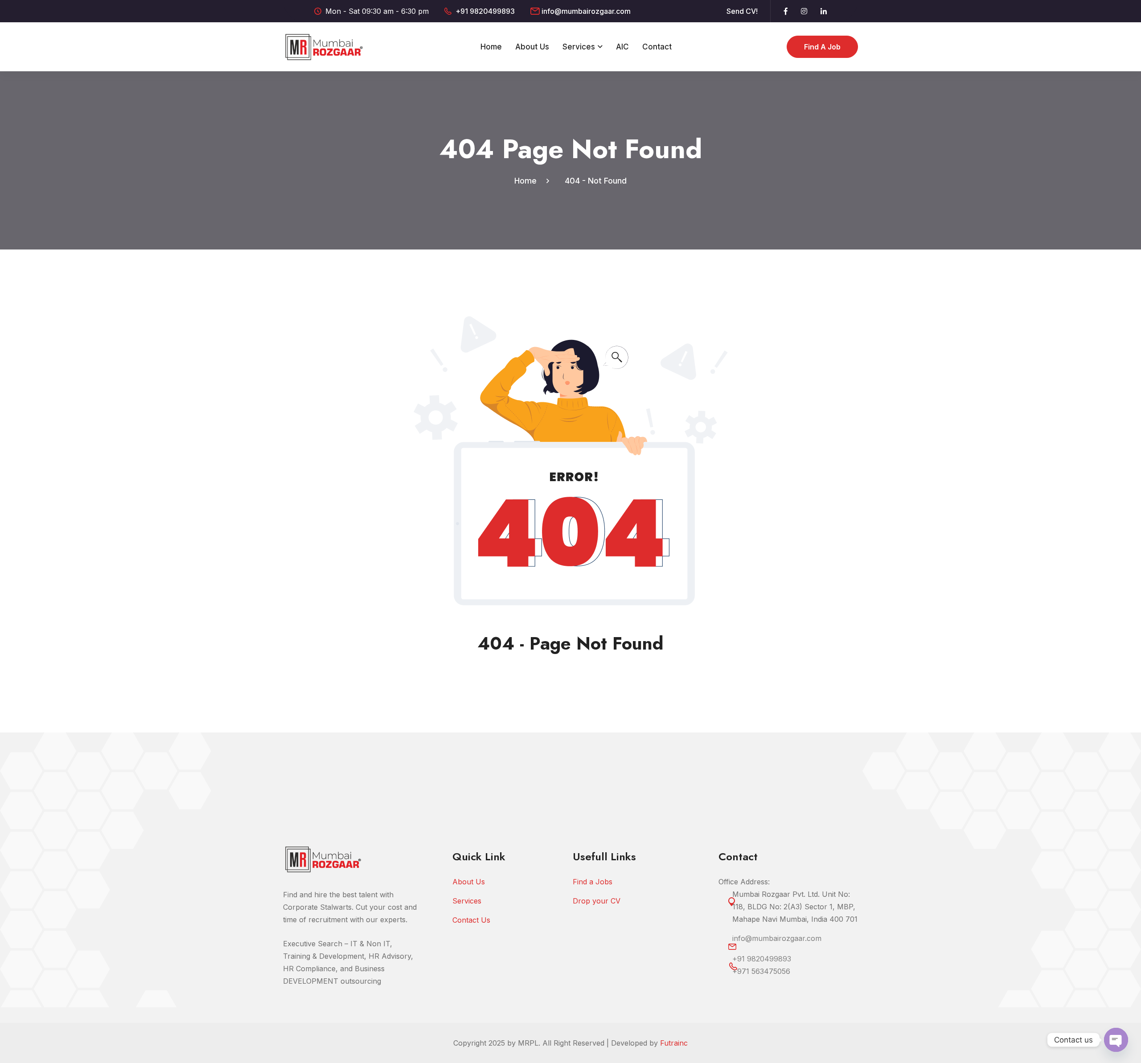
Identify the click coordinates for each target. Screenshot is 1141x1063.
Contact (657, 46)
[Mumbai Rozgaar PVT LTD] (324, 45)
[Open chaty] (1116, 1040)
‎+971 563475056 (761, 971)
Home (491, 46)
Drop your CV (596, 900)
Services (578, 46)
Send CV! (742, 11)
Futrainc (674, 1042)
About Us (532, 46)
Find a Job (822, 46)
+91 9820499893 (485, 11)
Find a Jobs (592, 881)
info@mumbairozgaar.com (586, 11)
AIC (622, 46)
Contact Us (471, 920)
